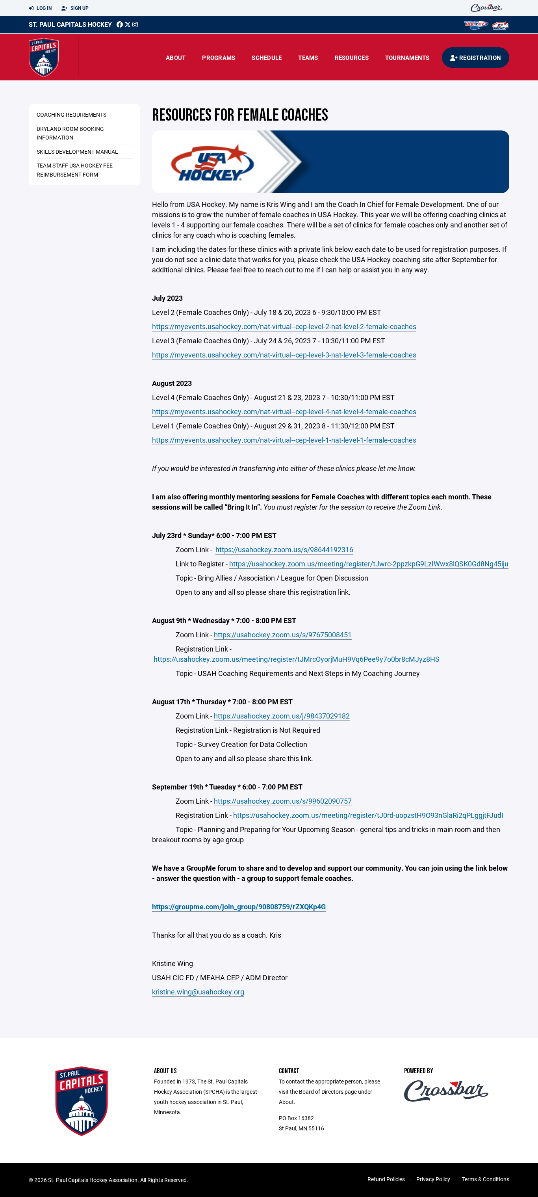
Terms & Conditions (485, 1179)
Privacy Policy (433, 1179)
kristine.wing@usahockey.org (198, 991)
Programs (218, 57)
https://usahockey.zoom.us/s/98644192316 (284, 549)
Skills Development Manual (77, 151)
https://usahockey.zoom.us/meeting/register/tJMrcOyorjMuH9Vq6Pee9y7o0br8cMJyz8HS (297, 659)
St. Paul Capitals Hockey (70, 24)
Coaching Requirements (71, 114)
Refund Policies (386, 1179)
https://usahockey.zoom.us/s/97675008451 (283, 634)
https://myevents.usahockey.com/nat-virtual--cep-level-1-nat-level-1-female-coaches (284, 440)
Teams (308, 57)
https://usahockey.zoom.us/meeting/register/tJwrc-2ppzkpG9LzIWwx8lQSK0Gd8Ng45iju (368, 563)
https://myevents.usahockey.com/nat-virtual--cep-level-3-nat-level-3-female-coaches (284, 354)
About (176, 57)
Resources (352, 57)
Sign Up (79, 8)
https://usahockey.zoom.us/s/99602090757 (283, 801)
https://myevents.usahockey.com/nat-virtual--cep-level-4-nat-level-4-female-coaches (284, 411)
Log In (43, 8)
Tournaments (407, 57)
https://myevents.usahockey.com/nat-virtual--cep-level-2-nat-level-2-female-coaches (284, 326)
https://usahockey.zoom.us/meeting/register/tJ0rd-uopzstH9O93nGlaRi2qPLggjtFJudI (368, 815)
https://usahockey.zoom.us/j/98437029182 (282, 715)
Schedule (267, 57)
